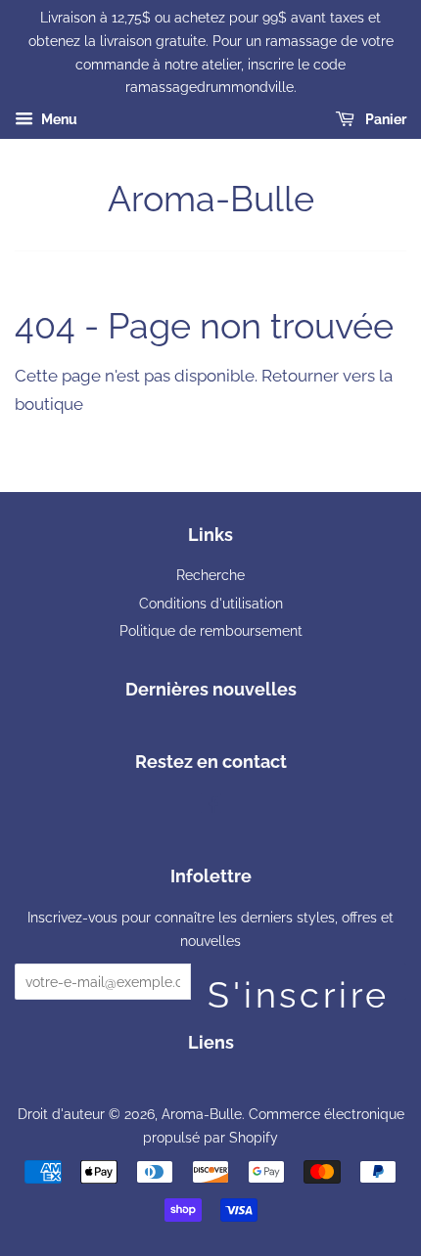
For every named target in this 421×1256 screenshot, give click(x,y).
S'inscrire (299, 987)
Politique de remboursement (211, 630)
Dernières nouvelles (211, 689)
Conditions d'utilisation (211, 603)
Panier (384, 119)
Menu (57, 119)
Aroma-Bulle (211, 198)
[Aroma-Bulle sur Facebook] (211, 806)
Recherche (210, 574)
